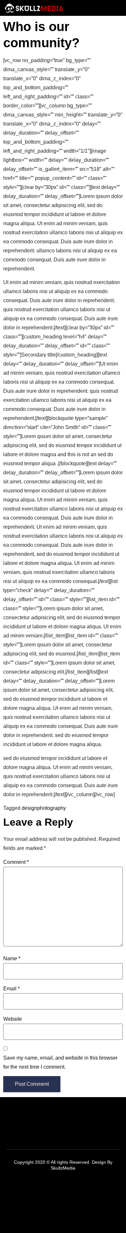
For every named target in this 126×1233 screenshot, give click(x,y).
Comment (16, 862)
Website (12, 1019)
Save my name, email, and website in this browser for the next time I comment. (60, 1062)
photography (51, 808)
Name (11, 958)
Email (11, 988)
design (29, 808)
